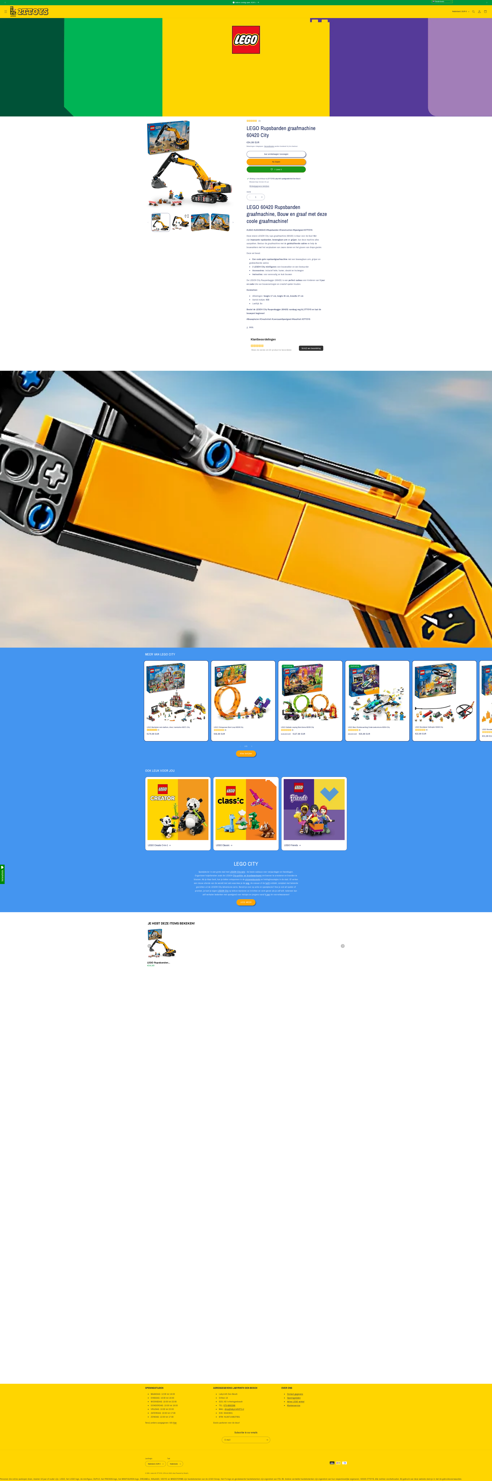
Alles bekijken (246, 753)
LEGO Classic (223, 845)
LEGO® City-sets (237, 871)
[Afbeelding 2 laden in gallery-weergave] (180, 222)
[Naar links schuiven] (148, 222)
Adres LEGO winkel (295, 1401)
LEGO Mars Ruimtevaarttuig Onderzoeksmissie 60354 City (369, 727)
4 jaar (267, 894)
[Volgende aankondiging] (487, 2)
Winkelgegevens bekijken (259, 186)
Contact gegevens (295, 1394)
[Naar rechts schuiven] (233, 222)
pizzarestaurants (252, 879)
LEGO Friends (291, 845)
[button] (6, 11)
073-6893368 (229, 1405)
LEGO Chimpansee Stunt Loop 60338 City (228, 727)
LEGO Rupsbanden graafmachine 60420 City (162, 962)
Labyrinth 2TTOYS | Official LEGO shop (162, 1473)
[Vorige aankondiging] (5, 2)
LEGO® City (223, 890)
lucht (267, 883)
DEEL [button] (251, 327)
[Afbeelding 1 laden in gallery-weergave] (160, 222)
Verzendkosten (269, 146)
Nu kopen (276, 161)
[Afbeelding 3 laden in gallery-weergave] (200, 222)
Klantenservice (293, 1405)
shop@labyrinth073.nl (234, 1409)
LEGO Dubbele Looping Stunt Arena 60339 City (297, 727)
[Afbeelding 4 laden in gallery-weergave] (220, 222)
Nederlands (439, 1)
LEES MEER (245, 902)
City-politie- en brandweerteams (247, 875)
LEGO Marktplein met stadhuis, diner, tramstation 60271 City (168, 727)
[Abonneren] (267, 1440)
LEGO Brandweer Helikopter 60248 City (429, 727)
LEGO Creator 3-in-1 (158, 845)
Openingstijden (294, 1397)
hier (175, 1422)
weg (247, 883)
